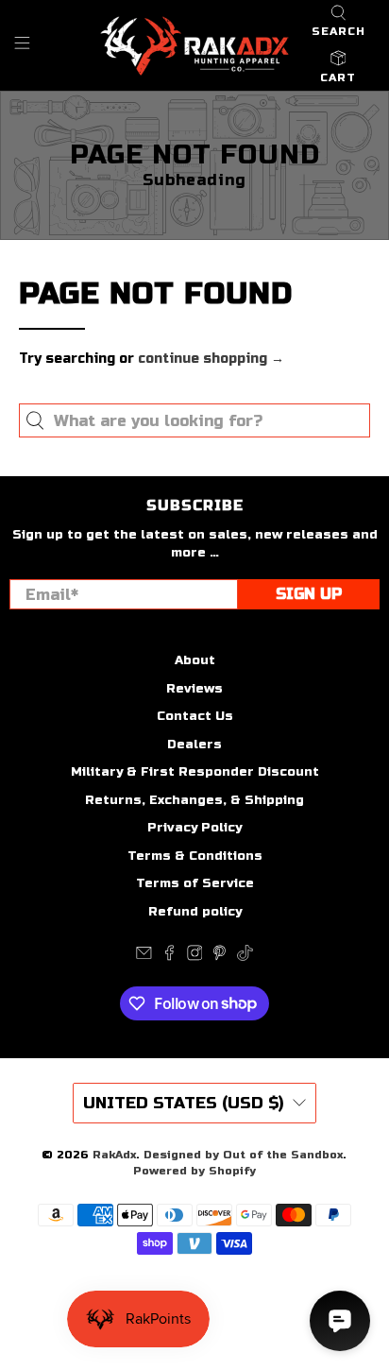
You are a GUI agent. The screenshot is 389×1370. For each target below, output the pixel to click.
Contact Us (195, 716)
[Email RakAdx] (144, 957)
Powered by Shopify (194, 1170)
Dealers (194, 744)
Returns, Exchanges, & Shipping (194, 800)
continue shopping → (211, 359)
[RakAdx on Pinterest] (219, 957)
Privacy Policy (194, 827)
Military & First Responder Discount (195, 771)
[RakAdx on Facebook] (169, 957)
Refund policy (195, 911)
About (195, 660)
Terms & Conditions (194, 856)
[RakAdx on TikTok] (245, 957)
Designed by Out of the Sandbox (243, 1154)
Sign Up (309, 594)
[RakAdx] (194, 46)
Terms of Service (195, 883)
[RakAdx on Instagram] (195, 957)
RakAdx (114, 1154)
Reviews (194, 688)
